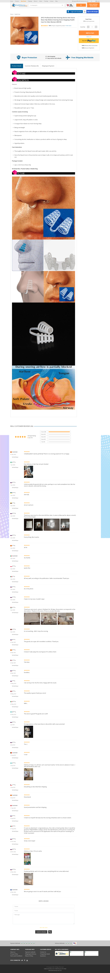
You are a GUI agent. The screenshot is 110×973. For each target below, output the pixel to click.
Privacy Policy (14, 954)
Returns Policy (29, 956)
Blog (56, 1)
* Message (17, 914)
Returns (35, 1)
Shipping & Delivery (30, 954)
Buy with (84, 40)
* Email (16, 910)
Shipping (30, 1)
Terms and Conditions (16, 956)
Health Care (17, 14)
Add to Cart (90, 33)
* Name (16, 906)
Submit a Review (41, 932)
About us (12, 952)
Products (17, 1)
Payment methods (30, 952)
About (40, 1)
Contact (51, 1)
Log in (98, 1)
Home (11, 1)
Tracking (46, 1)
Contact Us (43, 952)
